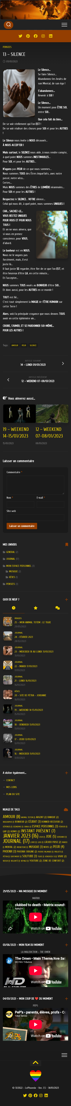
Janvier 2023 (20, 836)
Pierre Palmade (46, 852)
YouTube (36, 860)
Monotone (22, 847)
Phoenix (9, 851)
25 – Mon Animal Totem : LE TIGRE (33, 622)
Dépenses (7, 826)
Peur (24, 345)
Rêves (12, 577)
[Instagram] (43, 36)
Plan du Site (13, 794)
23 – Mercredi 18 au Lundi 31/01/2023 (34, 651)
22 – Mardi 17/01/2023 (26, 666)
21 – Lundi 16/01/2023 (25, 680)
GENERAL (10, 552)
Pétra (6, 856)
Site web (11, 511)
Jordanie (62, 837)
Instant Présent (38, 831)
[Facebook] (35, 36)
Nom (10, 497)
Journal (16, 841)
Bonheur (21, 821)
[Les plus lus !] (35, 608)
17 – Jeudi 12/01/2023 (25, 739)
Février (63, 826)
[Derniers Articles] (14, 608)
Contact (10, 780)
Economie (18, 826)
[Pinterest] (28, 36)
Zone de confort (53, 860)
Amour (15, 345)
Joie (51, 836)
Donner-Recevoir (52, 821)
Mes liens (11, 787)
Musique (13, 571)
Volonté (15, 861)
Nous (48, 847)
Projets (58, 852)
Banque (53, 817)
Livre (33, 842)
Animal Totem (28, 817)
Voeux (6, 861)
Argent (41, 817)
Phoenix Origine (27, 851)
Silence (33, 345)
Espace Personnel (45, 826)
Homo (15, 831)
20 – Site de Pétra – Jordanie (30, 695)
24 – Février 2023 (24, 637)
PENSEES (7, 47)
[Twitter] (20, 36)
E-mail (41, 497)
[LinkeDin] (51, 36)
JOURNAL (10, 559)
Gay (6, 831)
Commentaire (14, 472)
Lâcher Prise (52, 842)
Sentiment (16, 856)
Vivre (62, 856)
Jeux (42, 837)
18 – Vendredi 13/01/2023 (27, 724)
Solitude (29, 856)
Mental (10, 847)
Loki (41, 842)
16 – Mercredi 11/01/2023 (27, 753)
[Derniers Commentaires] (57, 608)
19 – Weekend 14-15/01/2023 (29, 710)
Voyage (25, 861)
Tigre (41, 856)
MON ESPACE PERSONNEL (18, 566)
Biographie (8, 822)
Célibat (34, 821)
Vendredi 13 (51, 856)
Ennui (27, 826)
